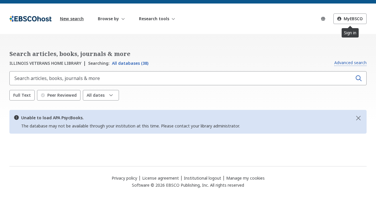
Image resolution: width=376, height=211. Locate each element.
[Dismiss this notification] (358, 118)
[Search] (358, 78)
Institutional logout (202, 178)
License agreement (160, 178)
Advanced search (350, 62)
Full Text (22, 95)
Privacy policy (124, 178)
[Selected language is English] (323, 18)
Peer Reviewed (62, 95)
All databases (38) (118, 63)
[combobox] (181, 78)
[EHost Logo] (30, 18)
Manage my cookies (245, 178)
